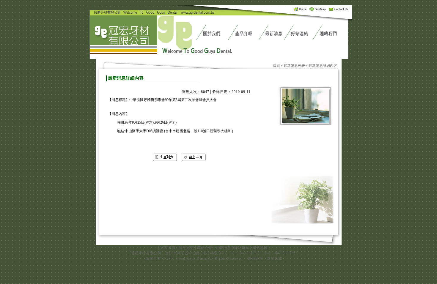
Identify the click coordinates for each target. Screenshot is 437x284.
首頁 (276, 66)
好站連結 (241, 248)
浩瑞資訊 (274, 258)
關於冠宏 (186, 248)
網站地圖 (260, 248)
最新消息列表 (294, 66)
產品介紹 (205, 248)
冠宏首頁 (168, 248)
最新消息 (223, 248)
